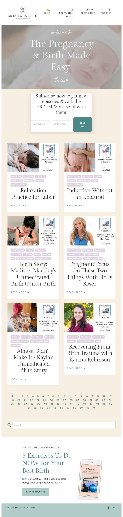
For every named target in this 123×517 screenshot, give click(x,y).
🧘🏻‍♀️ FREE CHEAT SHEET (88, 11)
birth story (28, 254)
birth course (28, 176)
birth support (73, 337)
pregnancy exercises (25, 258)
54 (48, 407)
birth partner (40, 176)
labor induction (84, 181)
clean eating (99, 250)
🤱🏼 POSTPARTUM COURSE (66, 13)
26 (57, 400)
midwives (46, 254)
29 (77, 400)
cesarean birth (98, 337)
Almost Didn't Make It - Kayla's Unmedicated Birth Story (33, 361)
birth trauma (85, 337)
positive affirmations (85, 341)
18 (110, 396)
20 (19, 400)
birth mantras (37, 337)
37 (25, 403)
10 (64, 396)
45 (77, 403)
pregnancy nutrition (43, 258)
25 (51, 400)
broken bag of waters (19, 341)
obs (13, 258)
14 (87, 396)
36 (18, 403)
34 (110, 400)
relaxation (39, 181)
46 (84, 403)
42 (57, 403)
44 (71, 403)
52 (35, 407)
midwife (37, 254)
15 (92, 396)
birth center (40, 250)
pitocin (95, 181)
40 (45, 403)
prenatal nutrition (74, 258)
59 (81, 407)
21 (25, 400)
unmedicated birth (75, 185)
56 (61, 407)
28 (71, 400)
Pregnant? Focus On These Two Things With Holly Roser (89, 274)
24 (44, 400)
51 (29, 407)
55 (54, 407)
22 (31, 400)
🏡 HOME (47, 11)
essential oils (16, 181)
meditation (28, 181)
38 (32, 403)
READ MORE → (20, 205)
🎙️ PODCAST (106, 11)
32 (96, 400)
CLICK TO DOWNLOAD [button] (35, 492)
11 (69, 396)
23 (38, 400)
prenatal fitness (92, 254)
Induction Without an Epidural (89, 193)
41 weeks (30, 250)
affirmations (16, 176)
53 (41, 407)
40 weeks (15, 337)
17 (104, 396)
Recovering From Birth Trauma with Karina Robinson (89, 353)
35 (12, 403)
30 (84, 400)
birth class (25, 337)
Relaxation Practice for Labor (33, 193)
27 (64, 400)
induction (71, 181)
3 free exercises (74, 176)
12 (75, 396)
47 (90, 403)
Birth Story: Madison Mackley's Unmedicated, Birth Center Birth (33, 274)
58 (74, 407)
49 (104, 403)
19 (13, 400)
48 (97, 403)
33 (103, 400)
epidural (98, 176)
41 (52, 403)
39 (38, 403)
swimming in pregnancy (93, 258)
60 (88, 407)
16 (98, 396)
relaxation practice (18, 185)
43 (64, 403)
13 (81, 396)
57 (68, 407)
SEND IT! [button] (83, 125)
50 (110, 403)
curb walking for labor (39, 341)
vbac (98, 341)
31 (91, 400)
